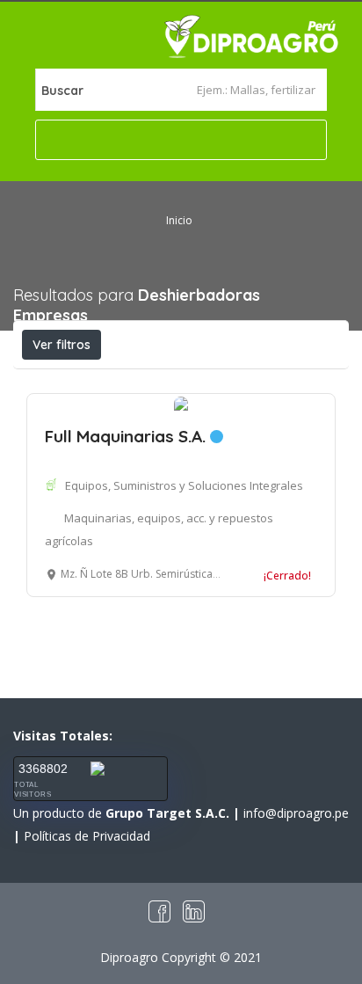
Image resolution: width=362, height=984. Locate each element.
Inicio (179, 220)
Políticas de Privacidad (87, 835)
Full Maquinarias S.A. (127, 436)
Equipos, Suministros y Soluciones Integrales (184, 485)
